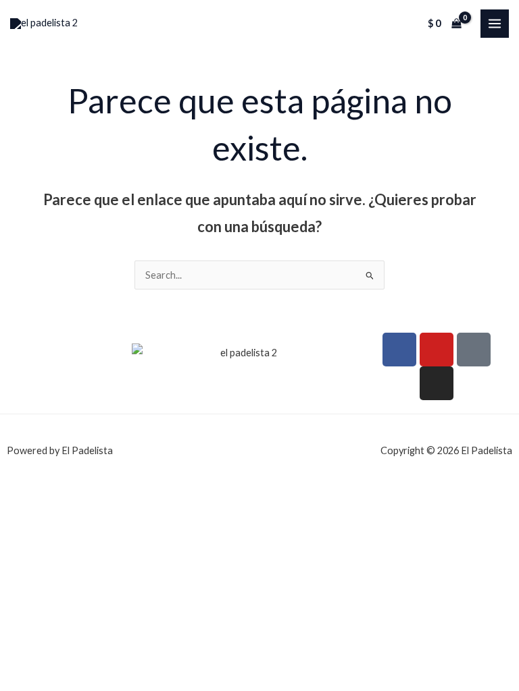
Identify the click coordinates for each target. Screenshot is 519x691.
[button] (65, 345)
